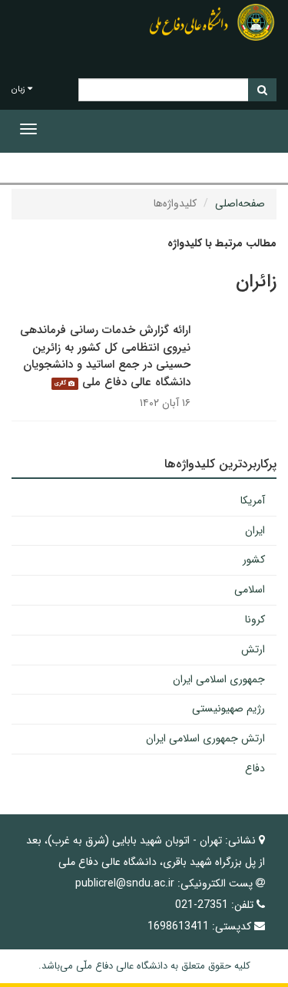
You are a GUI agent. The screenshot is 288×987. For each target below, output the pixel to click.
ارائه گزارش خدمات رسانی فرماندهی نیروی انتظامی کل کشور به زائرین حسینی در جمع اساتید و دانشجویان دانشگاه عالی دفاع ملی (105, 356)
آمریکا (252, 500)
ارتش (253, 649)
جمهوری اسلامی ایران (219, 679)
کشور (254, 559)
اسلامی (249, 589)
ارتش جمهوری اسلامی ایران (205, 738)
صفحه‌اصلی (240, 203)
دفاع (255, 768)
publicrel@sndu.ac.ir (124, 883)
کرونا (255, 619)
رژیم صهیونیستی (228, 708)
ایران (255, 530)
